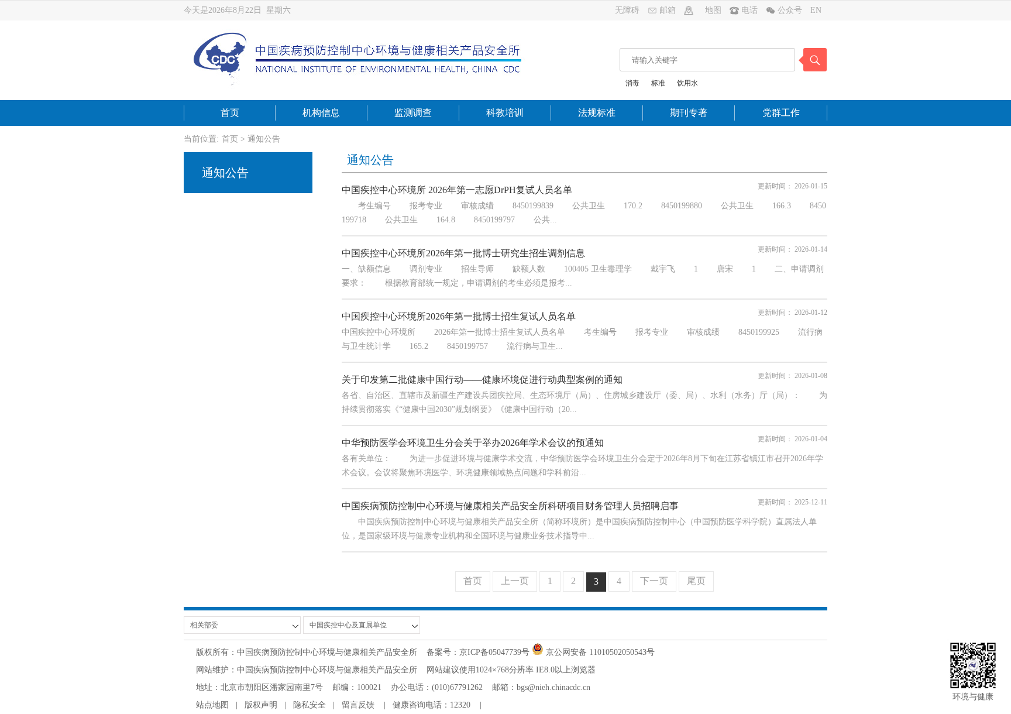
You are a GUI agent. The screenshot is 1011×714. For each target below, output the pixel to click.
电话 (750, 10)
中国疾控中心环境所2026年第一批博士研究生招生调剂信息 (463, 253)
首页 (230, 113)
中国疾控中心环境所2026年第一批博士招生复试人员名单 (459, 316)
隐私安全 (309, 705)
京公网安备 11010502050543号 (599, 652)
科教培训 (505, 113)
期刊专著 (688, 113)
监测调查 (413, 113)
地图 (713, 10)
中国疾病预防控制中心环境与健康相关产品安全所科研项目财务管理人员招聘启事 (510, 506)
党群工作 (781, 113)
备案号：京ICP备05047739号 (473, 652)
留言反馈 (358, 705)
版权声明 (261, 705)
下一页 (654, 581)
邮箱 (667, 10)
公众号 (791, 10)
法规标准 (596, 113)
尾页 (696, 581)
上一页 (515, 581)
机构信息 (321, 113)
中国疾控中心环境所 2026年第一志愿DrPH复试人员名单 (457, 190)
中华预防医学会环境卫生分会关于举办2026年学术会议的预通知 (473, 443)
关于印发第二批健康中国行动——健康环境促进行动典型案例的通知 (482, 380)
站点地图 (212, 705)
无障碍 (627, 10)
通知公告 (263, 139)
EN (815, 10)
